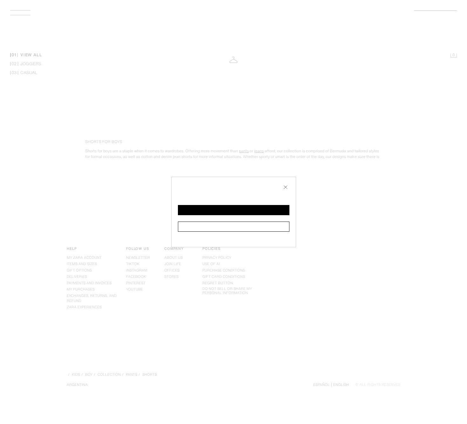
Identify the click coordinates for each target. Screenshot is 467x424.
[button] (233, 210)
